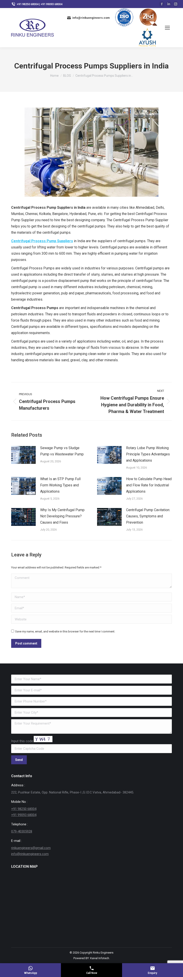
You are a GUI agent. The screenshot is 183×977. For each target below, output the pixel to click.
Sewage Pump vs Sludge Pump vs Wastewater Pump (62, 451)
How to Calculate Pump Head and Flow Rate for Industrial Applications (149, 485)
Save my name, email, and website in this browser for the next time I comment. (65, 631)
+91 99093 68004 (23, 815)
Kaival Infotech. (100, 958)
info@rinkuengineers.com (30, 854)
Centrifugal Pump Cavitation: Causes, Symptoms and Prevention (148, 516)
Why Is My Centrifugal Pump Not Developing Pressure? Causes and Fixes (62, 516)
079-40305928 (21, 831)
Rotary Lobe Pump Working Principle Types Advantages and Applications (148, 454)
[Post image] (23, 455)
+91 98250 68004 (23, 809)
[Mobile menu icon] (167, 27)
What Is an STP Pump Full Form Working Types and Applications (60, 485)
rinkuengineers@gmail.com (31, 848)
